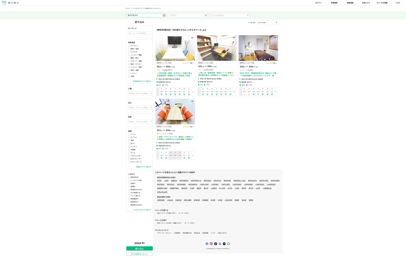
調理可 (133, 186)
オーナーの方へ (189, 223)
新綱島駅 (205, 200)
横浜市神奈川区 (196, 181)
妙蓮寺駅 (178, 200)
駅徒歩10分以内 (136, 205)
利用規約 (177, 233)
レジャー (134, 73)
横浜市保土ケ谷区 (240, 181)
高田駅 (251, 200)
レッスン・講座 (136, 55)
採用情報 (205, 233)
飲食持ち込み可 (136, 189)
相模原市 (174, 181)
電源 (132, 140)
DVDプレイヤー (136, 159)
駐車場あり (135, 202)
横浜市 (159, 181)
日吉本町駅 (228, 200)
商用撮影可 (135, 199)
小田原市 (214, 188)
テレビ (133, 152)
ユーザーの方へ (184, 213)
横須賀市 (184, 188)
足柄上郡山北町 (162, 192)
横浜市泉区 (170, 184)
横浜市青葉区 (181, 184)
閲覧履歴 (350, 2)
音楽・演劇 (135, 70)
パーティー (135, 46)
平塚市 (192, 188)
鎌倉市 (199, 188)
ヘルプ (397, 2)
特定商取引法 (187, 233)
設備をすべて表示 (143, 166)
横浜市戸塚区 (263, 181)
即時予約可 (135, 177)
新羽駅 (213, 200)
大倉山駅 (170, 200)
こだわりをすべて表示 (141, 209)
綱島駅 (237, 200)
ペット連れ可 (135, 196)
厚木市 (251, 188)
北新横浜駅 (161, 200)
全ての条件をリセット (139, 254)
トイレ (133, 134)
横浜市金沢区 (252, 181)
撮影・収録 (135, 49)
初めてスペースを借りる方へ (166, 213)
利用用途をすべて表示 (141, 81)
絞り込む (139, 248)
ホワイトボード (136, 162)
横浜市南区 (227, 181)
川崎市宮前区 (259, 184)
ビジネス (134, 52)
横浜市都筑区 (192, 184)
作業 (132, 76)
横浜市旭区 (161, 184)
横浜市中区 (217, 181)
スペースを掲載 (382, 2)
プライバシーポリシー (164, 233)
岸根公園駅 (187, 200)
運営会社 (197, 233)
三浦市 (237, 188)
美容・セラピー (136, 64)
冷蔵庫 (133, 149)
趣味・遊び (135, 58)
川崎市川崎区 (204, 184)
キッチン (134, 146)
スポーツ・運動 (136, 61)
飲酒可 (133, 183)
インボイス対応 (136, 180)
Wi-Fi (132, 143)
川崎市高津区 (237, 184)
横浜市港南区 (275, 181)
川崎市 (166, 181)
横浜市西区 (207, 181)
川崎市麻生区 (271, 184)
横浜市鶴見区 (184, 181)
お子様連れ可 (135, 192)
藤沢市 (206, 188)
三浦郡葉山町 (267, 188)
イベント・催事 (136, 67)
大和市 (258, 188)
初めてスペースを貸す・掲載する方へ (169, 223)
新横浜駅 (197, 200)
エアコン (134, 137)
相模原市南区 (174, 188)
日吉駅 (220, 200)
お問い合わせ (222, 233)
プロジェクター (136, 156)
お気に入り (366, 2)
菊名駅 (244, 200)
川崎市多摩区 (248, 184)
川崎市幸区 (215, 184)
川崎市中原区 (225, 184)
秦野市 (244, 188)
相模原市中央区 (162, 188)
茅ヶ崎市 (222, 188)
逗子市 (230, 188)
